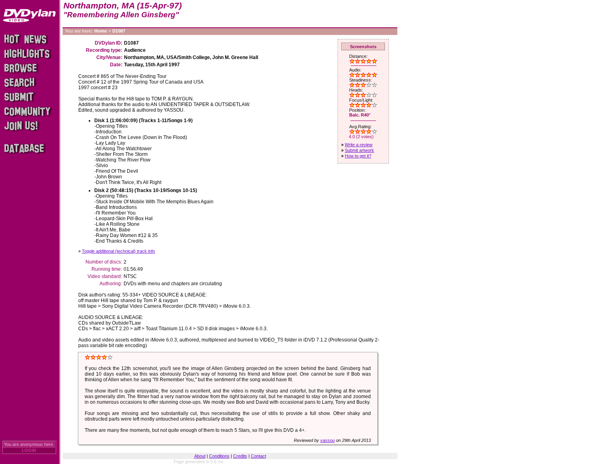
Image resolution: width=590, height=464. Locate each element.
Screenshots (363, 46)
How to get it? (358, 155)
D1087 (118, 31)
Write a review (358, 144)
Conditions (219, 456)
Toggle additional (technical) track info (118, 251)
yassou (327, 440)
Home (100, 31)
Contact (258, 456)
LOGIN (29, 450)
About (199, 456)
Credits (240, 456)
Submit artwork (359, 150)
